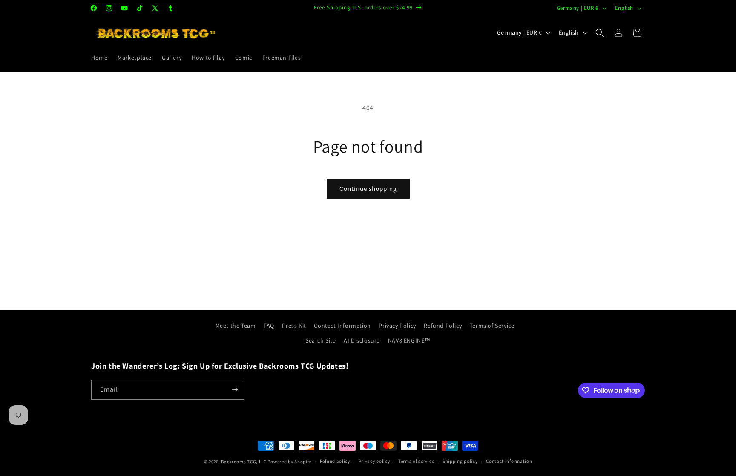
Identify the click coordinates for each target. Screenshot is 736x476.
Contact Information (342, 325)
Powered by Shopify (289, 461)
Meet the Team (236, 325)
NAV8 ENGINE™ (409, 340)
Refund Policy (443, 325)
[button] (599, 32)
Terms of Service (492, 325)
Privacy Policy (397, 325)
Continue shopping (368, 189)
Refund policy (335, 461)
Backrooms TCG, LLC (244, 461)
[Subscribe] (234, 390)
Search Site (320, 340)
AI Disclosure (362, 340)
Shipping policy (460, 461)
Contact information (509, 461)
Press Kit (294, 325)
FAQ (269, 325)
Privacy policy (374, 461)
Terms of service (416, 461)
